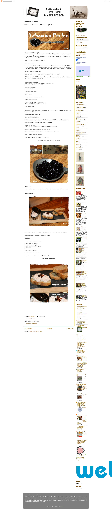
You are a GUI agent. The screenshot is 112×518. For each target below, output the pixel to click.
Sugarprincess (80, 355)
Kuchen (77, 130)
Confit (77, 113)
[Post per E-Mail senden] (37, 316)
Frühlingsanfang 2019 (84, 261)
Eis (76, 118)
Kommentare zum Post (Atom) (36, 331)
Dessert (77, 116)
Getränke (78, 121)
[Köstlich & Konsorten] (80, 454)
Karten (77, 127)
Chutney (78, 112)
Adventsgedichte (79, 104)
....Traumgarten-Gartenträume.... (81, 427)
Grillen (77, 122)
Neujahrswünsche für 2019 (84, 296)
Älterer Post (70, 328)
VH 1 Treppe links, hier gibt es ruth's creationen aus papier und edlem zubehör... (81, 404)
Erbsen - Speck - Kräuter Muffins (83, 250)
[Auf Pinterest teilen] (44, 316)
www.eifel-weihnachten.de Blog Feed (82, 313)
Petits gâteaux (79, 136)
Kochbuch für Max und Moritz (81, 385)
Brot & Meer (80, 414)
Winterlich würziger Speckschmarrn (84, 388)
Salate (33, 318)
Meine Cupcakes (79, 133)
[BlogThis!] (41, 316)
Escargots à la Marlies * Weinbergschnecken (84, 273)
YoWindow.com (79, 76)
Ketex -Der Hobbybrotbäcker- (81, 321)
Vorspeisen (78, 147)
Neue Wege (79, 428)
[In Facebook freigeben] (43, 316)
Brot (77, 108)
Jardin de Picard (81, 431)
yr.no (89, 76)
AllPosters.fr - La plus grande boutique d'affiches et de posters (82, 442)
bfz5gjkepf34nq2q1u (81, 322)
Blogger (62, 506)
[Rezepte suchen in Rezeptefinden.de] (80, 455)
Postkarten (78, 139)
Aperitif (29, 318)
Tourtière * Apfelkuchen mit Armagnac (84, 214)
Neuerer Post (28, 328)
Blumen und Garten (80, 107)
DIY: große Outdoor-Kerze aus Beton (81, 352)
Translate (81, 42)
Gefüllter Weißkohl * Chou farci (83, 284)
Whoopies (78, 149)
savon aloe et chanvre (84, 377)
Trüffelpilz (78, 146)
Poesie (77, 138)
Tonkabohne (80, 393)
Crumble (78, 115)
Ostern (77, 135)
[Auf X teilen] (42, 316)
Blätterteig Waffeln (83, 227)
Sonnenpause (84, 237)
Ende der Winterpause (84, 433)
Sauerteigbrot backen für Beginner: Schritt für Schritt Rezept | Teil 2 (82, 338)
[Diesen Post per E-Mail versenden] (39, 316)
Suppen (77, 144)
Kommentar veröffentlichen (31, 323)
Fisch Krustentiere (80, 119)
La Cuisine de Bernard (80, 370)
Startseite (49, 328)
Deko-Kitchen (80, 350)
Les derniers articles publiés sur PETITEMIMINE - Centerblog (81, 344)
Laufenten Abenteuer (80, 132)
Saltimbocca (79, 371)
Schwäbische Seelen (84, 395)
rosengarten (84, 327)
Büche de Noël (79, 110)
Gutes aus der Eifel (80, 124)
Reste (77, 141)
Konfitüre (78, 129)
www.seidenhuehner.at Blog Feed (82, 307)
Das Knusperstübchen (81, 335)
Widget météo (83, 71)
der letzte (84, 407)
